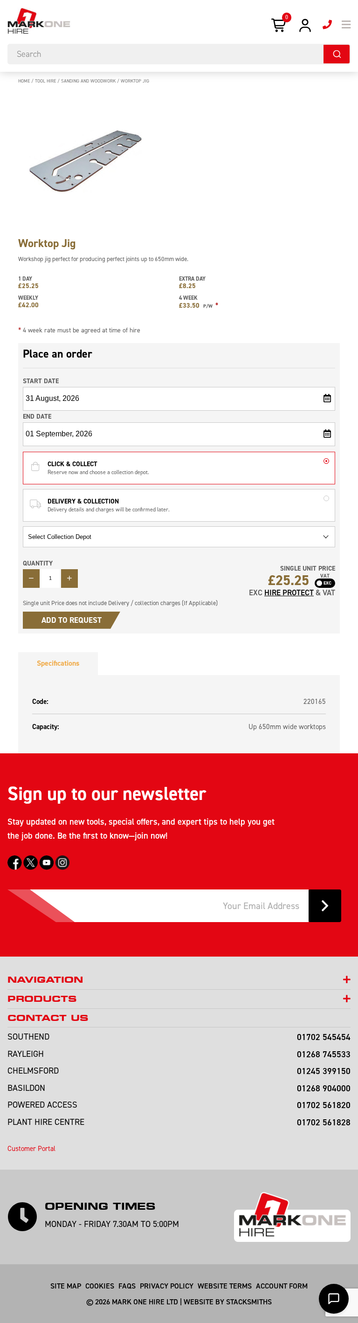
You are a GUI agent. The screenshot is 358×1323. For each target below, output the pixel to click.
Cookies (99, 1285)
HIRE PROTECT (289, 592)
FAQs (127, 1285)
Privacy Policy (166, 1285)
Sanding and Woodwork (88, 80)
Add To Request (71, 620)
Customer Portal (31, 1148)
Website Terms (225, 1285)
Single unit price (307, 568)
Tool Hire (45, 80)
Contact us (47, 1018)
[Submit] (337, 54)
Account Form (282, 1285)
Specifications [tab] (58, 663)
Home (24, 80)
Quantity (38, 563)
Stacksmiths (249, 1301)
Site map (65, 1285)
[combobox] (179, 54)
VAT (325, 576)
